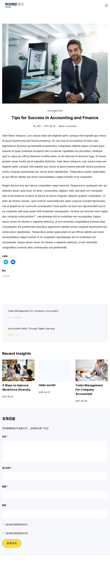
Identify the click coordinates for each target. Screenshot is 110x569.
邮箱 (5, 486)
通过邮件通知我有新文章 (17, 533)
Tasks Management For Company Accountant (33, 310)
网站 (4, 505)
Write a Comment (68, 125)
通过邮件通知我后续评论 (17, 524)
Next (10, 334)
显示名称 (7, 468)
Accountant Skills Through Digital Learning (31, 328)
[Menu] (106, 5)
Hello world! (47, 385)
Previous (17, 317)
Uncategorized (55, 110)
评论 (5, 436)
